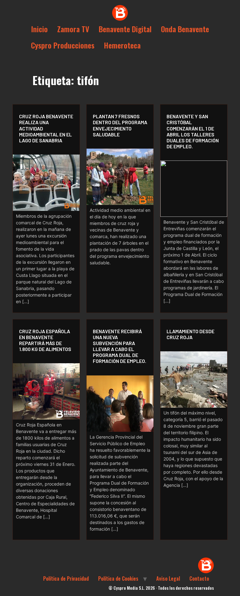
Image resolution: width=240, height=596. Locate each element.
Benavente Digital (125, 28)
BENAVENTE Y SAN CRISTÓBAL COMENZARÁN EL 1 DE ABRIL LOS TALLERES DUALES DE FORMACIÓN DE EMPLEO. (193, 131)
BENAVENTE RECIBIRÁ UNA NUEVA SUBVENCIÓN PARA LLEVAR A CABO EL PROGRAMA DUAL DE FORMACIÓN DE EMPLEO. (119, 346)
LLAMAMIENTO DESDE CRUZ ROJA (190, 334)
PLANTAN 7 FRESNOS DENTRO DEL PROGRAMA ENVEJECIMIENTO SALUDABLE (120, 125)
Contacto (199, 578)
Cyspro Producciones (62, 45)
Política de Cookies (118, 578)
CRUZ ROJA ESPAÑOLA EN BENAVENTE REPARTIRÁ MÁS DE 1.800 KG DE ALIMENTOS (45, 340)
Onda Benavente (185, 28)
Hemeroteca (122, 45)
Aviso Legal (168, 578)
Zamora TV (73, 28)
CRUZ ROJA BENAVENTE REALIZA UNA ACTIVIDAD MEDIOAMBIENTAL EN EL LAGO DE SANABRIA (46, 128)
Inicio (39, 28)
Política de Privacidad (66, 578)
